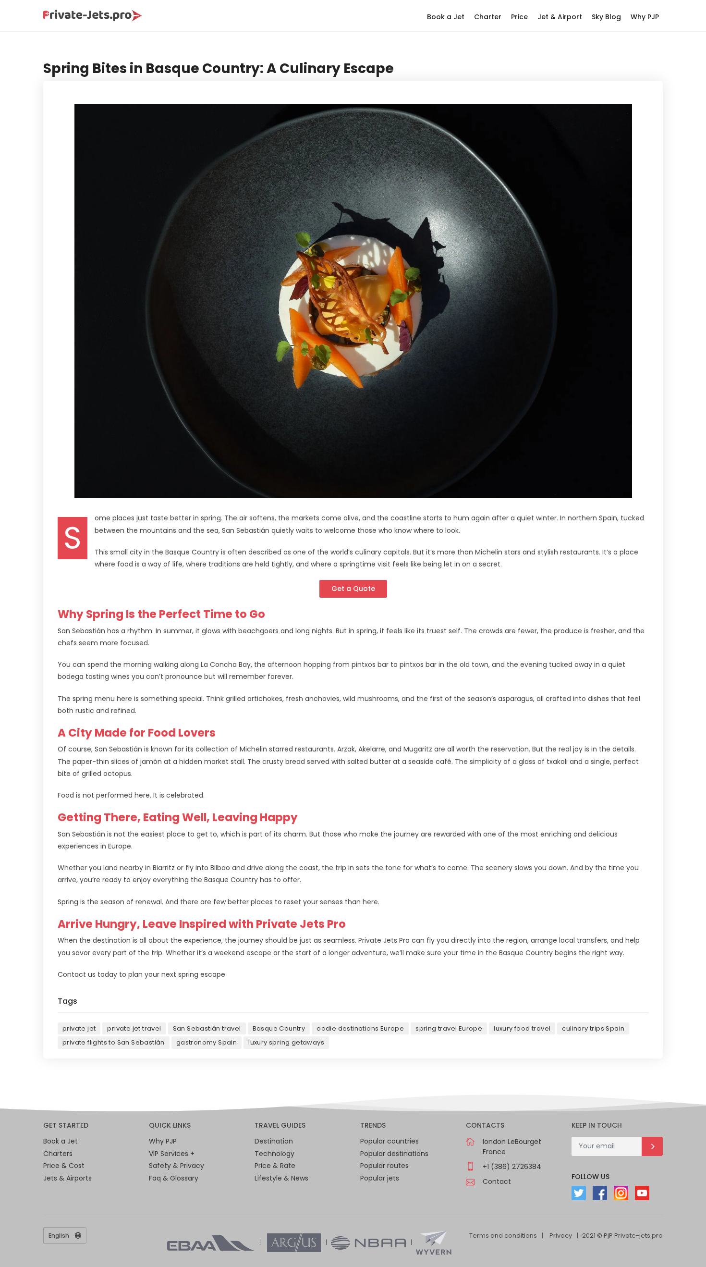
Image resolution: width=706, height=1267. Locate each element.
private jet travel (134, 1028)
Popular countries (389, 1141)
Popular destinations (394, 1153)
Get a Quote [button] (353, 588)
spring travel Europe (448, 1028)
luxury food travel (522, 1028)
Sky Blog (606, 17)
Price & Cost (64, 1165)
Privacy (560, 1235)
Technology (274, 1153)
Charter (487, 17)
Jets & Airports (67, 1178)
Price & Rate (275, 1165)
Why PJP (645, 17)
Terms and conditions (503, 1235)
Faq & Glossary (173, 1178)
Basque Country (279, 1028)
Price (519, 17)
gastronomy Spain (206, 1042)
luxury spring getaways (286, 1042)
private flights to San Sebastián (113, 1042)
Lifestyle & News (281, 1178)
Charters (58, 1153)
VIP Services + (172, 1153)
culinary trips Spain (593, 1028)
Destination (274, 1141)
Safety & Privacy (176, 1165)
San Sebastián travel (207, 1028)
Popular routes (384, 1165)
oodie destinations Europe (360, 1028)
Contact (497, 1181)
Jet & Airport (559, 17)
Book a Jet (445, 17)
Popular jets (379, 1178)
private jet (79, 1028)
